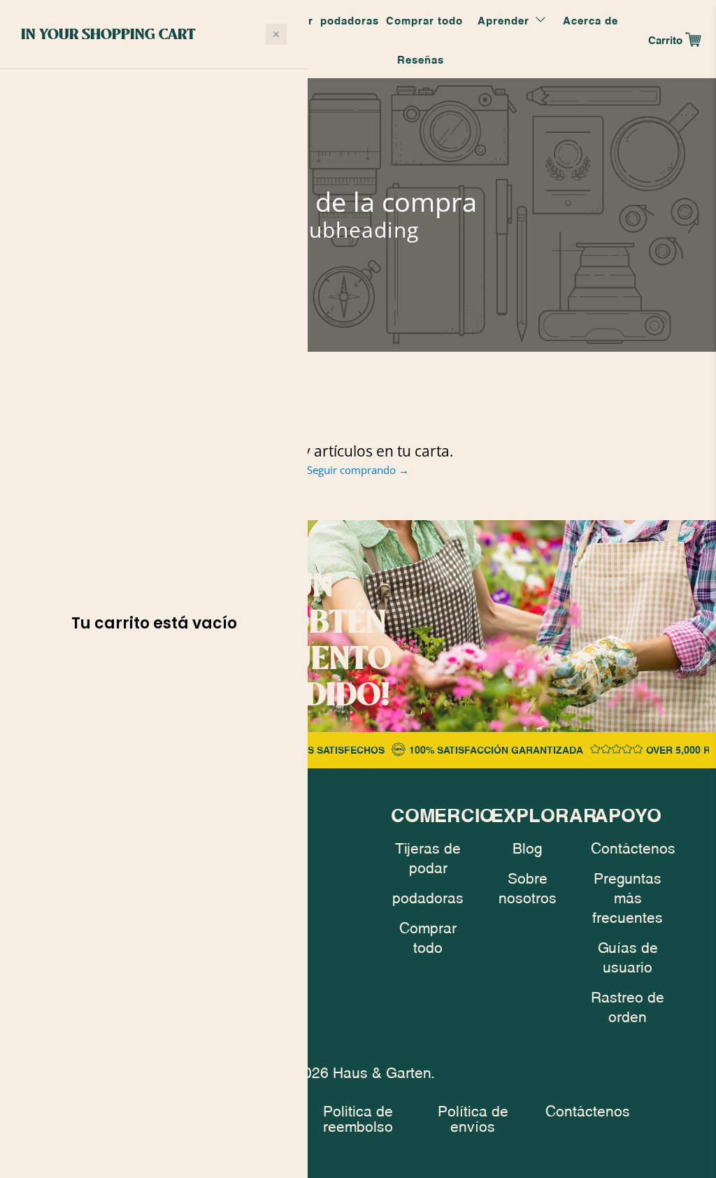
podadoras (349, 19)
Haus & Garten (382, 1071)
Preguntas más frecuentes (627, 896)
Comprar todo (424, 19)
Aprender (503, 19)
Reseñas (420, 59)
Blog (528, 846)
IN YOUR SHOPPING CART (108, 33)
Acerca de (590, 19)
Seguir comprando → (358, 470)
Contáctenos (633, 846)
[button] (276, 34)
